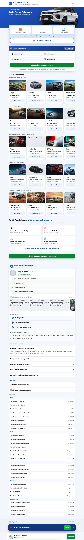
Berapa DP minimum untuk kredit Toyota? (24, 375)
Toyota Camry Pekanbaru (18, 484)
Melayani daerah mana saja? (20, 364)
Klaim (67, 527)
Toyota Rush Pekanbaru (17, 439)
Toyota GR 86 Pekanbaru (18, 492)
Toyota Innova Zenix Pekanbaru (20, 417)
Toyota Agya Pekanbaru (17, 465)
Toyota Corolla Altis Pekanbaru (20, 488)
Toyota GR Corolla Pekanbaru (19, 469)
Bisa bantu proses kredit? (19, 369)
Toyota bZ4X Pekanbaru (17, 458)
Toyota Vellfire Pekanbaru (18, 428)
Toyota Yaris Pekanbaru (17, 477)
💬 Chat (71, 536)
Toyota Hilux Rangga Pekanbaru (20, 503)
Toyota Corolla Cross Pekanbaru (20, 451)
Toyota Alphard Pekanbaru (18, 424)
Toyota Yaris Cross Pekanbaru (19, 443)
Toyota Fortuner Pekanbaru (18, 447)
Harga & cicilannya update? (19, 359)
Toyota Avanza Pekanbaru (18, 405)
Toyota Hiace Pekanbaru (18, 510)
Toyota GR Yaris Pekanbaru (18, 473)
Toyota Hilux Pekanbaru (17, 506)
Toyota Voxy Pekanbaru (17, 420)
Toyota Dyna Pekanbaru (17, 514)
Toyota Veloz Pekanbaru (17, 409)
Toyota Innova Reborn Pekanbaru (20, 413)
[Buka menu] (73, 3)
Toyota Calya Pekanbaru (17, 401)
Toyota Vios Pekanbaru (17, 496)
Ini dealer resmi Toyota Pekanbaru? (22, 348)
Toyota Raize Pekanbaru (17, 435)
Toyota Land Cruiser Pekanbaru (20, 455)
